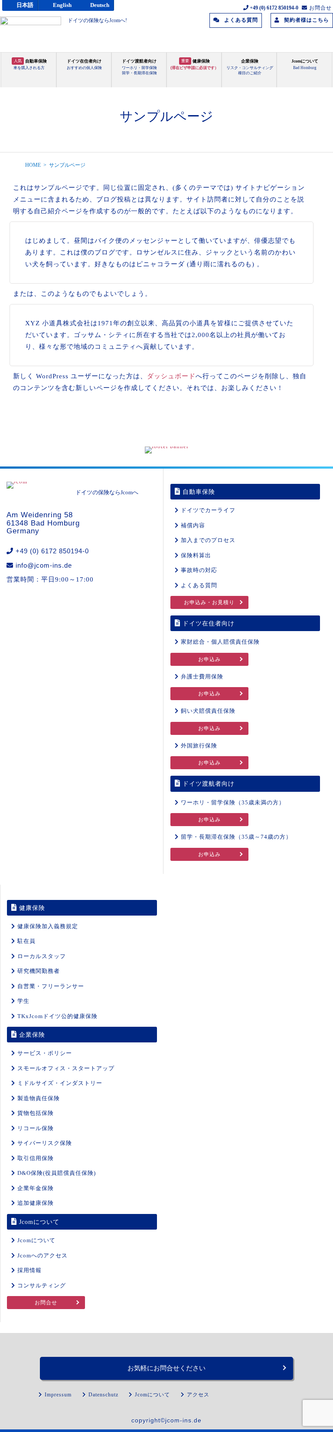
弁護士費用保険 (202, 676)
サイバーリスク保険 (44, 1143)
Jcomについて (36, 1240)
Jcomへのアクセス (42, 1255)
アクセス (198, 1395)
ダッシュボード (171, 376)
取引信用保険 (35, 1158)
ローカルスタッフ (41, 956)
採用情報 (29, 1270)
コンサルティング (41, 1285)
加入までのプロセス (208, 540)
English (62, 5)
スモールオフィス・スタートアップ (65, 1068)
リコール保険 (35, 1128)
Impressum (58, 1395)
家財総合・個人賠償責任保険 (220, 641)
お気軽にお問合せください (166, 1368)
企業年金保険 (35, 1188)
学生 (23, 1001)
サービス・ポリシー (44, 1053)
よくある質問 (199, 585)
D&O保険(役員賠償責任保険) (56, 1173)
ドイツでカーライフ (208, 510)
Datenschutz (103, 1395)
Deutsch (99, 5)
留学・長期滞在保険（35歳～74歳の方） (236, 836)
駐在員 (26, 941)
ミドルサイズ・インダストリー (59, 1083)
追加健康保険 (35, 1203)
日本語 (24, 5)
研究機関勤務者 (38, 971)
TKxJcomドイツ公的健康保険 (57, 1016)
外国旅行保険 (199, 745)
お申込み (209, 659)
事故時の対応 (199, 570)
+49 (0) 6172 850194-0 (52, 551)
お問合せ (46, 1303)
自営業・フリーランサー (50, 986)
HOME (33, 165)
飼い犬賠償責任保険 (208, 711)
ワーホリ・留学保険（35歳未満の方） (233, 802)
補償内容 (193, 525)
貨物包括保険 (35, 1113)
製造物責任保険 (38, 1098)
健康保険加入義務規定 (47, 926)
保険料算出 (196, 555)
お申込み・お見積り (209, 602)
